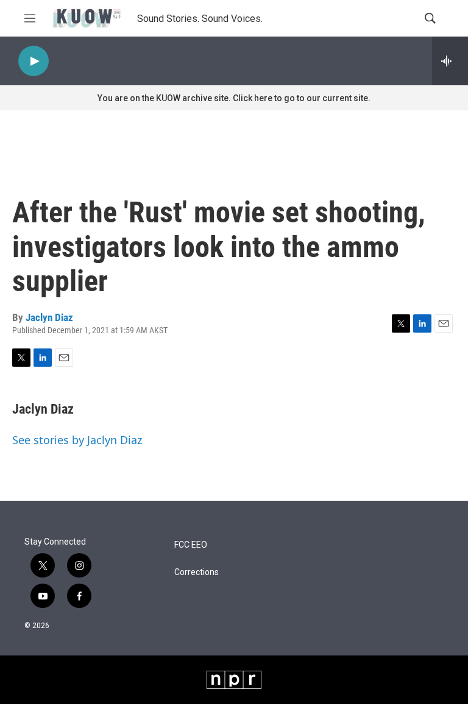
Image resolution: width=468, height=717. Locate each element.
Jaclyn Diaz (49, 317)
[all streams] (450, 61)
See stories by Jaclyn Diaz (77, 440)
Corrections (196, 572)
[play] (33, 61)
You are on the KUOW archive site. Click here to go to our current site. (234, 98)
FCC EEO (190, 544)
